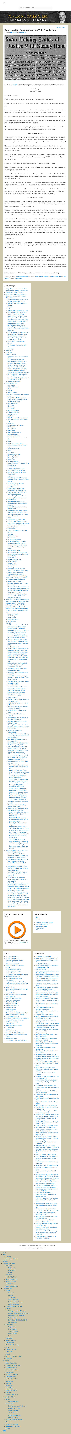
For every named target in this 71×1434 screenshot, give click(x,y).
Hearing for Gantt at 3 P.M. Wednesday (46, 1105)
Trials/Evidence (7, 1288)
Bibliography (12, 1268)
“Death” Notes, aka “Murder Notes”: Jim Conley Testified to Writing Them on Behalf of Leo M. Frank (18, 399)
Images (8, 1399)
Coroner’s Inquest (11, 1349)
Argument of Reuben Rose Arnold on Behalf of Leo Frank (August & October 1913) (19, 813)
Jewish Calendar (10, 987)
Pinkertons (9, 1358)
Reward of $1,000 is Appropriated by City (47, 1125)
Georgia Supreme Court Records (44, 922)
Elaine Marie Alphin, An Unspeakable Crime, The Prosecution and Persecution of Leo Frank (17, 664)
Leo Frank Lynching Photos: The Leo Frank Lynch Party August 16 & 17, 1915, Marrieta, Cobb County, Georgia (18, 512)
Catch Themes (42, 1248)
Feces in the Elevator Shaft (15, 730)
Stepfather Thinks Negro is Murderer (45, 1145)
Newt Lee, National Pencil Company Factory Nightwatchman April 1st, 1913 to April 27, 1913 (18, 554)
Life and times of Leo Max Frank (16, 519)
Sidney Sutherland (11, 1390)
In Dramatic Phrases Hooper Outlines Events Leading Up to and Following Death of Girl (47, 1087)
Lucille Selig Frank (12, 527)
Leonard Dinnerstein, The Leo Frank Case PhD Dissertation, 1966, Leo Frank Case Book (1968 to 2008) (17, 688)
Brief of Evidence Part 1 (12, 956)
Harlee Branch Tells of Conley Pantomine (47, 1165)
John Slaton (11, 487)
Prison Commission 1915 (14, 559)
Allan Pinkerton (12, 428)
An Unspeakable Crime (14, 436)
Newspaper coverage (22, 276)
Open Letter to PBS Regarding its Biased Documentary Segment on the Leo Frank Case (47, 960)
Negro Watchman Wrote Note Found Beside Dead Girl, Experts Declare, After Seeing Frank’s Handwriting (46, 1129)
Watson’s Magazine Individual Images (18, 576)
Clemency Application (13, 456)
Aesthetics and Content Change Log (17, 303)
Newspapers (9, 1404)
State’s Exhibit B (12, 565)
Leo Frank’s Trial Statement (16, 1315)
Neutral (10, 1295)
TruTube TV (9, 1029)
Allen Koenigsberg (13, 1299)
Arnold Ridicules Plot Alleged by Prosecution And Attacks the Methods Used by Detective (46, 1194)
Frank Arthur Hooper (13, 467)
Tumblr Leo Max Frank (12, 1031)
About (4, 1254)
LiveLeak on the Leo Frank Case (16, 692)
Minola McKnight (11, 1281)
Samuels (10, 390)
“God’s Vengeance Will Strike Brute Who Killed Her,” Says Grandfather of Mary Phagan (46, 1158)
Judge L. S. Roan (48, 276)
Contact (5, 1261)
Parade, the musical (12, 1424)
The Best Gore (10, 1023)
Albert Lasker (11, 427)
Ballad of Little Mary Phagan (14, 1419)
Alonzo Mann (11, 430)
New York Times (12, 621)
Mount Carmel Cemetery (14, 539)
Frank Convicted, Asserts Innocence (45, 1027)
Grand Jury (9, 1351)
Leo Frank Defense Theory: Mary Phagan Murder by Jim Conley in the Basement (17, 503)
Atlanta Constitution (13, 614)
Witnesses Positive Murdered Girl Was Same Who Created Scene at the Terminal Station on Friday (47, 1138)
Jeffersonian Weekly (13, 619)
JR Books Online (10, 991)
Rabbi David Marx (12, 561)
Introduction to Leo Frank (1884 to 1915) (16, 577)
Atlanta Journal (12, 617)
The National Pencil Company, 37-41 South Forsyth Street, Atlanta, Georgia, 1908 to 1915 (18, 873)
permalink (19, 278)
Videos (37, 930)
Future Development (11, 383)
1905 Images (11, 405)
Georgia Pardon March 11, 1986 (16, 468)
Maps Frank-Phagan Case (13, 1000)
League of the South (11, 993)
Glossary (10, 307)
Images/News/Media (9, 1397)
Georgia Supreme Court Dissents (18, 1313)
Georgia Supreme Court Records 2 (17, 472)
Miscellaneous (11, 537)
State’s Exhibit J (13, 1333)
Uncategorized (39, 928)
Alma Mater (11, 1270)
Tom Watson (12, 1297)
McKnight (10, 534)
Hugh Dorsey (11, 476)
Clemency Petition (12, 458)
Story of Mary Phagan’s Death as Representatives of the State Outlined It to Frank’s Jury (47, 1043)
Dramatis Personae (11, 354)
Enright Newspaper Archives (13, 969)
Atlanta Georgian (38, 276)
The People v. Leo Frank (13, 1426)
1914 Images (11, 408)
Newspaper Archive (11, 1007)
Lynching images (13, 1401)
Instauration (9, 1381)
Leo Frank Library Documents (14, 998)
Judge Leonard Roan (12, 1286)
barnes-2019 (9, 350)
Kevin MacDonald (13, 1304)
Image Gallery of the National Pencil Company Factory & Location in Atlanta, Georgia (18, 479)
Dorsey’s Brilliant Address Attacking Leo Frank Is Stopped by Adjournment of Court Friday (47, 1081)
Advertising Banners (12, 1259)
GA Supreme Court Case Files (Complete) (17, 974)
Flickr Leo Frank (10, 973)
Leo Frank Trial (57, 276)
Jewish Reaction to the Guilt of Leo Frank (17, 989)
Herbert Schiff (11, 474)
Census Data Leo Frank (14, 454)
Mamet (9, 388)
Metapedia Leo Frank (11, 1003)
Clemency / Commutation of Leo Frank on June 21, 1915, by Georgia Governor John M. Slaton (18, 726)
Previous (58, 27)
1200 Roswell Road (13, 403)
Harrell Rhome (10, 1388)
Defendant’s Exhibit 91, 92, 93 (17, 817)
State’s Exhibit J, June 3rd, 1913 (18, 799)
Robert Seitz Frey (11, 1376)
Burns (9, 450)
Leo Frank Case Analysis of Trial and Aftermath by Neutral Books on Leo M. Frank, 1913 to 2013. (18, 868)
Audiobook (38, 919)
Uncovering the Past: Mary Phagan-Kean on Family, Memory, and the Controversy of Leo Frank (47, 1000)
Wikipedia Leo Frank (11, 1038)
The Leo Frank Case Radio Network (15, 714)
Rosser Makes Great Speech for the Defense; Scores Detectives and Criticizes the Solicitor (47, 1069)
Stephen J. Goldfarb (12, 1379)
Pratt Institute (11, 585)
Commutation (10, 1342)
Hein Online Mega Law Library (14, 978)
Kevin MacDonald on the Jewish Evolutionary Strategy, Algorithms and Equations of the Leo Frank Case (18, 855)
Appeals (8, 1354)
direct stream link (23, 942)
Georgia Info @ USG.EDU (13, 976)
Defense (8, 1309)
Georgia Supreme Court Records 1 (17, 470)
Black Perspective (11, 1367)
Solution (8, 1290)
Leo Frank (9, 1265)
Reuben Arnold (11, 563)
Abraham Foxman (12, 414)
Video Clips (11, 349)
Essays (38, 921)
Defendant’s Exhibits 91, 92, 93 (17, 1320)
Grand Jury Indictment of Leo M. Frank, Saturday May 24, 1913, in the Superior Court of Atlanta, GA (18, 735)
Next (64, 27)
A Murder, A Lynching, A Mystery (14, 292)
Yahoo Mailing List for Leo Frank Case (16, 1040)
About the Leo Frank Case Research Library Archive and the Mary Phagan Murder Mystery (16, 296)
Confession (11, 1293)
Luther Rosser (11, 528)
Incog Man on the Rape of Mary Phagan (16, 982)
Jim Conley (9, 1275)
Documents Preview (13, 461)
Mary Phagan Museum (42, 924)
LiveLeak (8, 1383)
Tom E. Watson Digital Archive (14, 1025)
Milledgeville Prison (13, 536)
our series (15, 85)
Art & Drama (9, 309)
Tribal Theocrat (10, 1027)
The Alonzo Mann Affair (14, 381)
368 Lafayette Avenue (13, 410)
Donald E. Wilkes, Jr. (13, 646)
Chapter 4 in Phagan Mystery (43, 956)
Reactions (8, 623)
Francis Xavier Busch (12, 1370)
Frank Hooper (12, 1329)
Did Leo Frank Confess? (12, 963)
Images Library (10, 980)
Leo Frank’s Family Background (16, 579)
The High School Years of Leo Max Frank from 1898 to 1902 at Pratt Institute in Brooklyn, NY (17, 595)
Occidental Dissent (11, 1009)
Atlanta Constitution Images (15, 443)
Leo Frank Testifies (41, 969)
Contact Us (9, 352)
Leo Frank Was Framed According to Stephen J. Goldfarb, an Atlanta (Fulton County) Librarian (18, 677)
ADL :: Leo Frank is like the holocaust (18, 418)
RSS (4, 1431)
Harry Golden (11, 385)
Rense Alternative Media (12, 1016)
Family (10, 1272)
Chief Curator (22, 32)
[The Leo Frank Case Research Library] (35, 17)
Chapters (10, 305)
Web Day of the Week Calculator (14, 1033)
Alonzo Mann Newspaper (14, 432)
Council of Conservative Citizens (14, 960)
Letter (9, 517)
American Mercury (12, 434)
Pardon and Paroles (13, 557)
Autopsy (8, 1347)
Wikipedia (8, 1392)
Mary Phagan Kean (11, 1279)
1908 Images (11, 407)
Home (4, 1252)
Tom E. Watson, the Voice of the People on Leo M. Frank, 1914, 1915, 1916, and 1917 (17, 879)
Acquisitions (11, 416)
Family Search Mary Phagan (13, 971)
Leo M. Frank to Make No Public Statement (47, 1062)
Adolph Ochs (11, 423)
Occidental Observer (11, 1011)
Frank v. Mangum (12, 732)
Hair (10, 768)
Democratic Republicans (12, 962)
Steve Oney (11, 567)
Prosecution (9, 1324)
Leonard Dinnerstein (13, 516)
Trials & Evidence (10, 716)
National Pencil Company (16, 1302)
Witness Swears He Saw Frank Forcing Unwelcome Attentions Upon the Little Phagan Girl (46, 1232)
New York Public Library (14, 550)
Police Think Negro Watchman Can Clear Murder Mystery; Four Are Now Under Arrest (47, 1199)
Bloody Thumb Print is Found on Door (46, 1154)
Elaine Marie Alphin (11, 1363)
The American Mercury (12, 1022)
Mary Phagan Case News (12, 1002)
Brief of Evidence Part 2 (12, 958)
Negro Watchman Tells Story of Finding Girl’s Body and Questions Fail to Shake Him (46, 1205)
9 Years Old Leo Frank (14, 412)
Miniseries (9, 1422)
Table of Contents (12, 392)
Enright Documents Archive (14, 1306)
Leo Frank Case (12, 499)
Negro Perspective (12, 697)
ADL (37, 917)
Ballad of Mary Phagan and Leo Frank (18, 310)
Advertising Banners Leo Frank (16, 425)
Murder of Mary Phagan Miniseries (17, 541)
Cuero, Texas (11, 459)
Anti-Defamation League (13, 1365)
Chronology (9, 1338)
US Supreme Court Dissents (17, 1311)
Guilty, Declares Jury (41, 1033)
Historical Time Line (13, 387)
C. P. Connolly (11, 452)
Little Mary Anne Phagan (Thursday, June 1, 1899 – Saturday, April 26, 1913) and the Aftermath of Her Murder (18, 523)
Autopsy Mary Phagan (14, 448)
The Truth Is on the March (43, 963)
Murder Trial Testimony (12, 1345)
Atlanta (9, 441)
